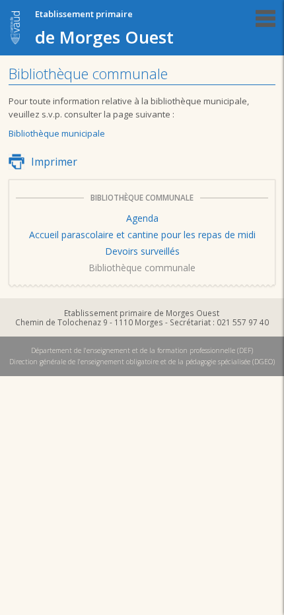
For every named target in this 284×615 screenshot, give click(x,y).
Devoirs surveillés (142, 251)
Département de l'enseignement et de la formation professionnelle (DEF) (142, 350)
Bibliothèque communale (142, 267)
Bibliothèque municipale (57, 133)
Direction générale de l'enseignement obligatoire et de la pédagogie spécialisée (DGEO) (142, 361)
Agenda (142, 218)
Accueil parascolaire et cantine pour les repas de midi (142, 234)
